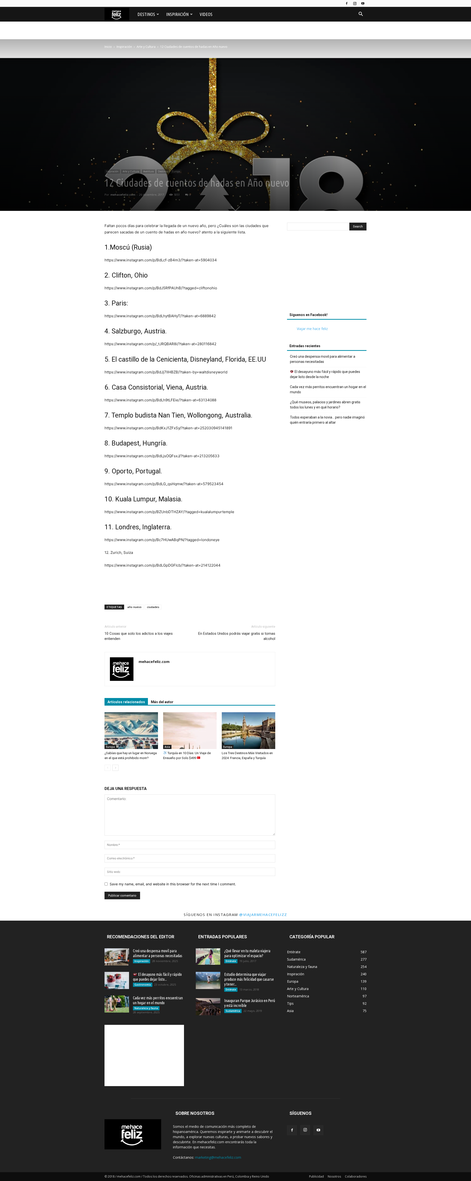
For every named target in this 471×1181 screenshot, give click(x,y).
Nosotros (334, 1176)
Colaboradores (355, 1176)
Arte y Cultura (146, 47)
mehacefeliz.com (122, 194)
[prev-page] (108, 768)
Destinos (146, 14)
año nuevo (134, 607)
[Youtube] (362, 3)
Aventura (148, 171)
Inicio (108, 47)
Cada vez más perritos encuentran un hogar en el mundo (328, 389)
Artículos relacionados (126, 702)
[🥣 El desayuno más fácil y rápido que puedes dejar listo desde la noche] (117, 980)
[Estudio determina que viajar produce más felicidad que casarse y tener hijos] (208, 980)
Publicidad (316, 1176)
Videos (206, 14)
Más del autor (162, 702)
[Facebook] (346, 3)
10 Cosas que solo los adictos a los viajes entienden (139, 636)
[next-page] (115, 768)
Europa (176, 171)
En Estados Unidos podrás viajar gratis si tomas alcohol (236, 636)
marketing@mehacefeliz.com (218, 1157)
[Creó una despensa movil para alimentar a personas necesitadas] (117, 956)
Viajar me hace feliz (312, 328)
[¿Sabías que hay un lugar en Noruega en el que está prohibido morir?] (131, 730)
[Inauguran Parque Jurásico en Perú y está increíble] (208, 1006)
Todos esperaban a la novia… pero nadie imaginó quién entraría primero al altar (327, 419)
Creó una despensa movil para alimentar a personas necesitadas (322, 359)
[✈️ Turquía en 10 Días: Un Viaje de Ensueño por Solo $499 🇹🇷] (190, 730)
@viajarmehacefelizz (263, 914)
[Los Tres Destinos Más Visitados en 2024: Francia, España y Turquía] (248, 730)
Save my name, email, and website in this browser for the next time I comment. (173, 884)
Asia (167, 747)
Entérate (231, 961)
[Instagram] (354, 3)
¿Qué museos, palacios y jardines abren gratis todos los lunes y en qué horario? (325, 404)
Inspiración (177, 14)
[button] (360, 14)
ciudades (153, 607)
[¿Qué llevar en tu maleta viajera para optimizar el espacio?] (208, 956)
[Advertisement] (326, 273)
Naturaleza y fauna (146, 1008)
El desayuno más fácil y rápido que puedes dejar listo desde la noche (325, 374)
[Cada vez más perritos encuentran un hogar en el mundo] (117, 1004)
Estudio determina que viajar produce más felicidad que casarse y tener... (249, 979)
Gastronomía (142, 984)
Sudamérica (233, 1011)
